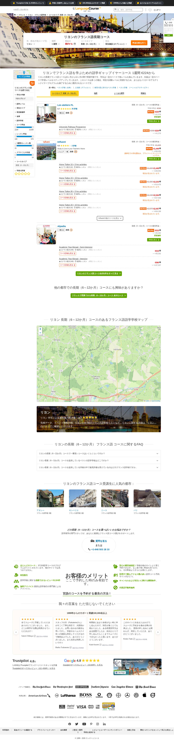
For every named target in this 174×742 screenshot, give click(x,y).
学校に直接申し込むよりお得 (63, 3)
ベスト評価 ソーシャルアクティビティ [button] (134, 88)
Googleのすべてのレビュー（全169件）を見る (83, 665)
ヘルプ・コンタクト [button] (21, 9)
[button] (150, 10)
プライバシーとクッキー (46, 730)
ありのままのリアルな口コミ (151, 3)
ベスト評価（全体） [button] (64, 88)
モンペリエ (74, 510)
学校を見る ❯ (154, 121)
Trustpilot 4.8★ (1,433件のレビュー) (30, 3)
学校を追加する (89, 732)
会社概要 (63, 730)
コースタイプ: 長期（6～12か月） (64, 93)
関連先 (143, 93)
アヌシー (40, 510)
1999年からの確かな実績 (122, 3)
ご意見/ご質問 (77, 730)
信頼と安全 (131, 730)
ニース (104, 510)
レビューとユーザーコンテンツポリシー (107, 730)
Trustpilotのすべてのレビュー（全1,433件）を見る (33, 668)
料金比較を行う (139, 43)
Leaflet (147, 401)
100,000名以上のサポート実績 (93, 3)
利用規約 (5, 730)
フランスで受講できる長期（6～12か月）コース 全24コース (97, 295)
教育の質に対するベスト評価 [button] (105, 88)
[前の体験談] (16, 632)
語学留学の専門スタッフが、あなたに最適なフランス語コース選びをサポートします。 (99, 533)
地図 (95, 93)
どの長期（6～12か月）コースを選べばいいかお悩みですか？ (99, 530)
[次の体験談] (158, 632)
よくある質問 (119, 93)
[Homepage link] (15, 14)
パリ (135, 510)
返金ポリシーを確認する (23, 730)
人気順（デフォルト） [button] (83, 88)
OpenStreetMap (156, 401)
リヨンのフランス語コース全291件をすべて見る (97, 273)
